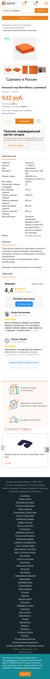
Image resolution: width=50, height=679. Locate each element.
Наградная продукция (25, 532)
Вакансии (25, 625)
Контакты (25, 635)
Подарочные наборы (25, 539)
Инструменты (25, 529)
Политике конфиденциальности (27, 667)
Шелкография (25, 579)
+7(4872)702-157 (25, 652)
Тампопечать (25, 572)
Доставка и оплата (25, 632)
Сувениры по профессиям (25, 542)
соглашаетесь (11, 660)
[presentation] (3, 448)
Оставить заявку (16, 145)
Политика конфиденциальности (25, 642)
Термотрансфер (25, 585)
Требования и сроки (25, 605)
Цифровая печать (25, 582)
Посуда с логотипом (25, 559)
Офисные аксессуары (25, 502)
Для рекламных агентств (25, 638)
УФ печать (25, 569)
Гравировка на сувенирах (25, 575)
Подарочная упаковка (25, 519)
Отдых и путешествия (25, 515)
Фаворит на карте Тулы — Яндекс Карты (24, 367)
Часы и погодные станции (25, 552)
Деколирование (25, 589)
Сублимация (25, 602)
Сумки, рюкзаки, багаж (25, 545)
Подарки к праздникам (25, 505)
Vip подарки (25, 495)
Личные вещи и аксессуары (25, 512)
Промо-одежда (25, 499)
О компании (25, 609)
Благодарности (25, 615)
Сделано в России (33, 235)
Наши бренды (25, 622)
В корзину (24, 121)
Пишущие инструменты (25, 535)
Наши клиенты (25, 612)
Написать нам (25, 18)
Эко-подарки (25, 555)
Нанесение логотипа (25, 565)
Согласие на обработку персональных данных (25, 645)
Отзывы (25, 619)
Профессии (17, 110)
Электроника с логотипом (25, 549)
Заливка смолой (25, 599)
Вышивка (25, 595)
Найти (40, 10)
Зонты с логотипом (25, 525)
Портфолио (25, 629)
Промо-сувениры (25, 509)
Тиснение (25, 592)
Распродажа (25, 562)
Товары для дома (25, 522)
